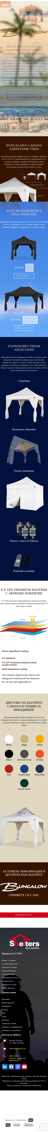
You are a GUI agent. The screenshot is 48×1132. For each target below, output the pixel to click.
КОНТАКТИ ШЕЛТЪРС (24, 915)
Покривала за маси (9, 984)
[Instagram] (18, 1067)
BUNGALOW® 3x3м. (24, 276)
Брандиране (6, 1006)
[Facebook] (11, 1067)
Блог (3, 1013)
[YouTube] (24, 1067)
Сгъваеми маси (7, 981)
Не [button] (8, 1125)
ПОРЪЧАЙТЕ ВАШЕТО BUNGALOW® (24, 97)
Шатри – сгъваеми (9, 960)
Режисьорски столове (10, 978)
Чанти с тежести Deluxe (24, 540)
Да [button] (31, 1120)
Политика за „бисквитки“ (11, 1030)
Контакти (5, 1020)
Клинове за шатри (24, 570)
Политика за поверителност (12, 1027)
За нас (4, 1016)
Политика (28, 1125)
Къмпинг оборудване (9, 964)
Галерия (5, 1010)
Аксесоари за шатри (9, 967)
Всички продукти (8, 988)
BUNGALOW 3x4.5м (24, 328)
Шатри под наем (8, 1003)
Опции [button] (16, 1125)
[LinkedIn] (5, 1067)
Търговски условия (9, 1023)
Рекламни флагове (9, 971)
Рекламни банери (8, 974)
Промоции (6, 999)
